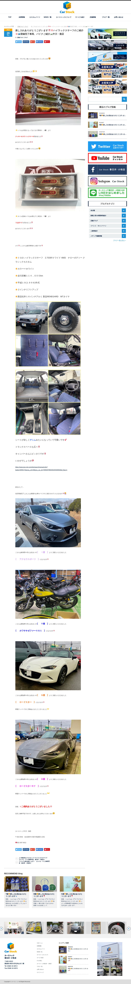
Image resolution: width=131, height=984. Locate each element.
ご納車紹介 (94, 231)
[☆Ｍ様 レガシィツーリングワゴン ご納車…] (35, 928)
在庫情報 (22, 17)
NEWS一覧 (47, 17)
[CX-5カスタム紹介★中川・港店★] (96, 928)
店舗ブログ (21, 26)
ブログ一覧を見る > (119, 240)
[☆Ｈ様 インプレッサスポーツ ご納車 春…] (116, 928)
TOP (9, 17)
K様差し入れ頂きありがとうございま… (112, 125)
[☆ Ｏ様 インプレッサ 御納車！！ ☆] (55, 928)
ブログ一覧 (106, 17)
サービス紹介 (80, 17)
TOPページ (40, 943)
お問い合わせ (118, 17)
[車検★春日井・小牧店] (75, 928)
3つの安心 (39, 960)
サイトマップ (40, 972)
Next (128, 928)
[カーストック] (67, 12)
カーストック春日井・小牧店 (44, 963)
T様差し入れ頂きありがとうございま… (112, 115)
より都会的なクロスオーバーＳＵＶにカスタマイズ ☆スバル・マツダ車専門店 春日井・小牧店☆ (35, 858)
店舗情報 (93, 17)
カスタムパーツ (34, 17)
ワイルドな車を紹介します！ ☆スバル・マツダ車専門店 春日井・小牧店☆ (34, 862)
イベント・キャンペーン (98, 226)
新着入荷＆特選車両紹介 (98, 215)
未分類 (93, 210)
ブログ (26, 26)
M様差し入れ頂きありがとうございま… (112, 134)
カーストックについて (63, 17)
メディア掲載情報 (96, 236)
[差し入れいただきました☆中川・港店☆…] (14, 928)
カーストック (15, 981)
